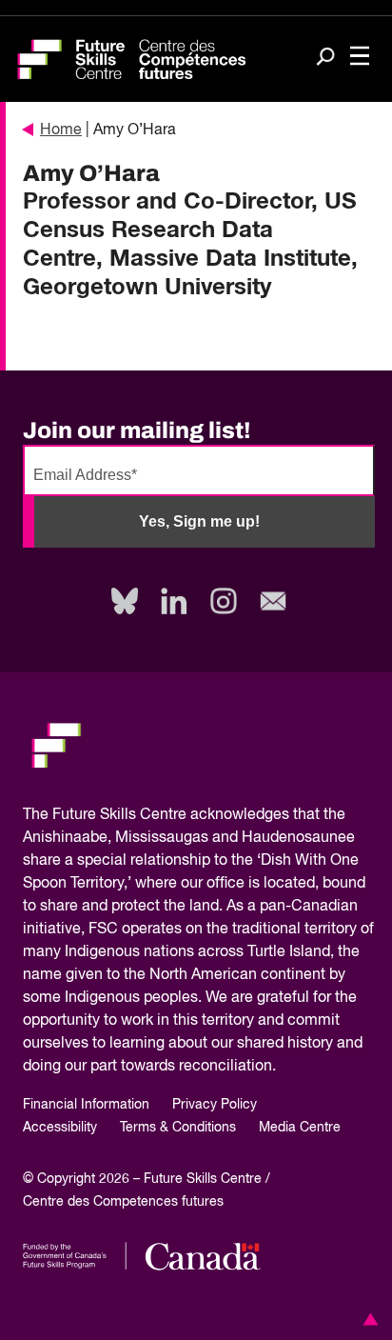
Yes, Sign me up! (199, 521)
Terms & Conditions (178, 1127)
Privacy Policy (214, 1104)
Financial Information (86, 1104)
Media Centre (300, 1127)
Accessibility (60, 1127)
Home (61, 130)
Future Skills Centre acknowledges (170, 815)
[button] (367, 1319)
